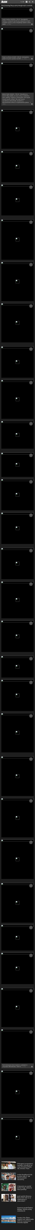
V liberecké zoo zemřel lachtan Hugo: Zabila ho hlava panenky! (24, 1187)
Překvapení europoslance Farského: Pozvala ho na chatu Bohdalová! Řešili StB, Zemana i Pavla (25, 1166)
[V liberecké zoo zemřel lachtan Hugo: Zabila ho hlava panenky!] (8, 1187)
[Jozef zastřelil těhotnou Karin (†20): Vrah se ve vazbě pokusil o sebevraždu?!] (8, 1198)
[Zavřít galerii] (32, 2)
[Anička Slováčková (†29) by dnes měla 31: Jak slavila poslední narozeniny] (8, 1177)
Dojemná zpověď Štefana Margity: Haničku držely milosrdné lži (25, 1209)
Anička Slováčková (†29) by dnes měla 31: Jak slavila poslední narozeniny (24, 1177)
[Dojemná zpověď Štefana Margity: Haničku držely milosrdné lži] (8, 1209)
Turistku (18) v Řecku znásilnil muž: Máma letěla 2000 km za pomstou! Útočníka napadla (25, 1220)
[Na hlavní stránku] (4, 2)
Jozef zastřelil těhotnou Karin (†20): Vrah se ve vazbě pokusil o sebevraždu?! (24, 1198)
